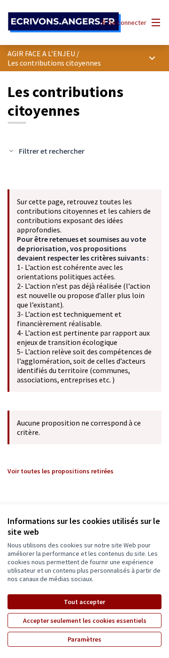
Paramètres (84, 639)
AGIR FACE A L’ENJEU (41, 53)
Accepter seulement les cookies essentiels (84, 620)
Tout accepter (84, 602)
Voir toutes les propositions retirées (61, 471)
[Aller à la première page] (64, 22)
